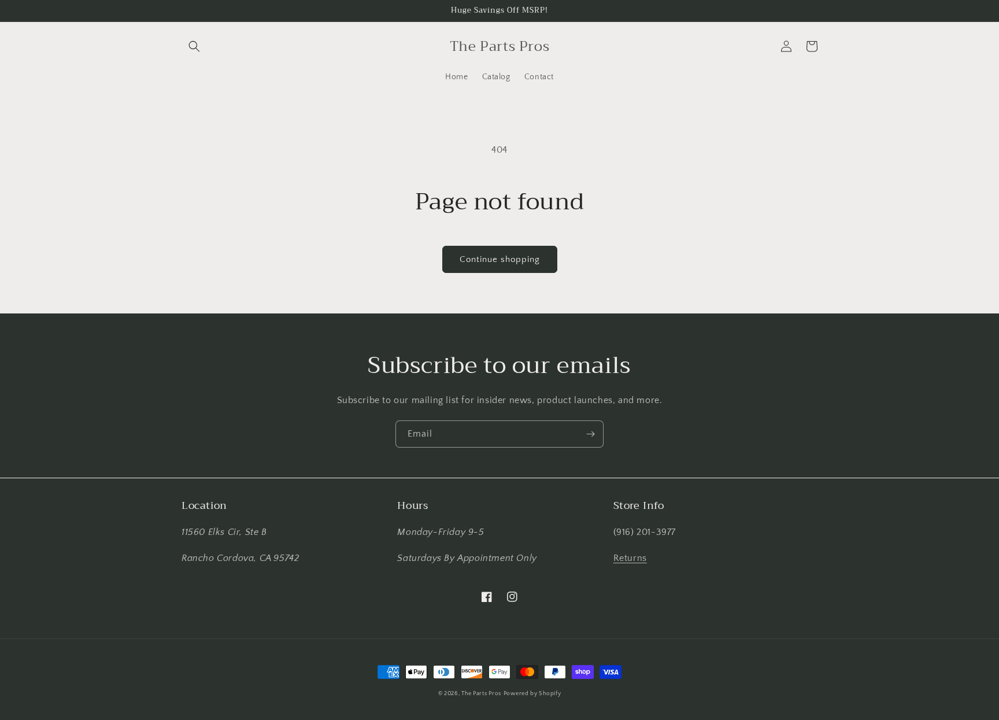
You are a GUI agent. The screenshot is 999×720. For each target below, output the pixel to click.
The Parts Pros (481, 694)
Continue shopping (500, 259)
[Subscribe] (590, 434)
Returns (630, 558)
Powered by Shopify (532, 694)
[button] (194, 46)
